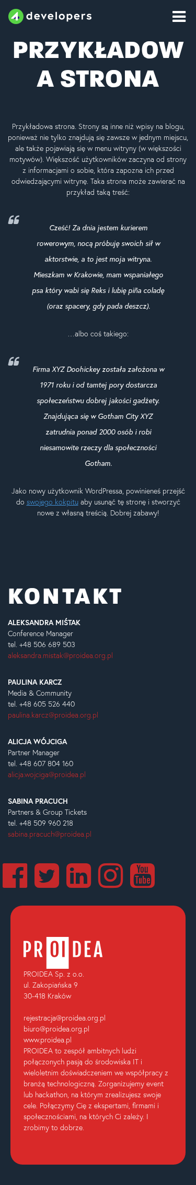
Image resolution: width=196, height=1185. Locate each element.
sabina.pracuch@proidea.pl (49, 834)
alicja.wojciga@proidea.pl (47, 774)
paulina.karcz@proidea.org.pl (53, 715)
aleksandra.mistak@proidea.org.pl (60, 655)
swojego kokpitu (52, 502)
